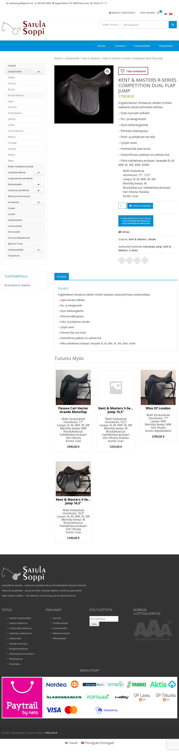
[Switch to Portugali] (170, 14)
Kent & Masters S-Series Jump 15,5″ (115, 410)
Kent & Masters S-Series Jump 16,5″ (73, 501)
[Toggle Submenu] (38, 71)
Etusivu (102, 45)
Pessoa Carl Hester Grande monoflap (73, 410)
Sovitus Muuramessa (20, 628)
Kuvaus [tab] (61, 276)
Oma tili (57, 618)
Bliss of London (158, 408)
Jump (159, 246)
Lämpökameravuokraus (21, 653)
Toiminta (119, 45)
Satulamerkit (72, 58)
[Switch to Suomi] (165, 14)
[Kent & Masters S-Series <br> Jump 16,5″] (73, 478)
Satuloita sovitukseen (20, 633)
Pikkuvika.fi (51, 732)
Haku (94, 624)
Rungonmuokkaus (18, 648)
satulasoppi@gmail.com (21, 3)
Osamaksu (14, 663)
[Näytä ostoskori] (158, 13)
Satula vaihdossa (18, 623)
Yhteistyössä (16, 658)
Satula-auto (15, 638)
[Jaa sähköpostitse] (145, 259)
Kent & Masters (91, 58)
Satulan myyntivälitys (20, 618)
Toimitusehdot (141, 45)
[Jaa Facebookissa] (121, 259)
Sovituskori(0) (147, 12)
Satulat (152, 239)
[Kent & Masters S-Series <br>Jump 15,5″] (115, 387)
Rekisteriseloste (61, 633)
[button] (107, 71)
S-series (133, 250)
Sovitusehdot (60, 628)
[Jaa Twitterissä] (129, 259)
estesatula (149, 246)
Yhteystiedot (166, 45)
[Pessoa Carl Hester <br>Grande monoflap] (73, 387)
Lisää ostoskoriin (142, 206)
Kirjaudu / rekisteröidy (123, 12)
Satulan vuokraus (18, 643)
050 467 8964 (44, 3)
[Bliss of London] (158, 387)
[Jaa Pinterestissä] (137, 259)
